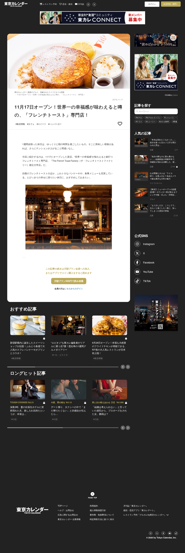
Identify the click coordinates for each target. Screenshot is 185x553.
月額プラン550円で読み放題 (68, 281)
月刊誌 (80, 4)
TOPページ (63, 506)
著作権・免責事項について (102, 515)
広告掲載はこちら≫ (171, 95)
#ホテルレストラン (153, 117)
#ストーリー (150, 121)
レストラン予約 (49, 4)
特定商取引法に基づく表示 (102, 519)
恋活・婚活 (67, 4)
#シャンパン (169, 117)
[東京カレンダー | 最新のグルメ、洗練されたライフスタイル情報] (22, 4)
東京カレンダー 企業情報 (69, 519)
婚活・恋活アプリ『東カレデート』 (139, 510)
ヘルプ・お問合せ (66, 510)
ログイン (152, 4)
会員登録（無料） (170, 4)
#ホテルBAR (164, 121)
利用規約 (94, 506)
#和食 (175, 121)
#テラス (139, 121)
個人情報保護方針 (98, 510)
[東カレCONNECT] (92, 17)
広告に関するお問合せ (68, 515)
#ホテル (139, 117)
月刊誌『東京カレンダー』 (135, 506)
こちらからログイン (74, 288)
